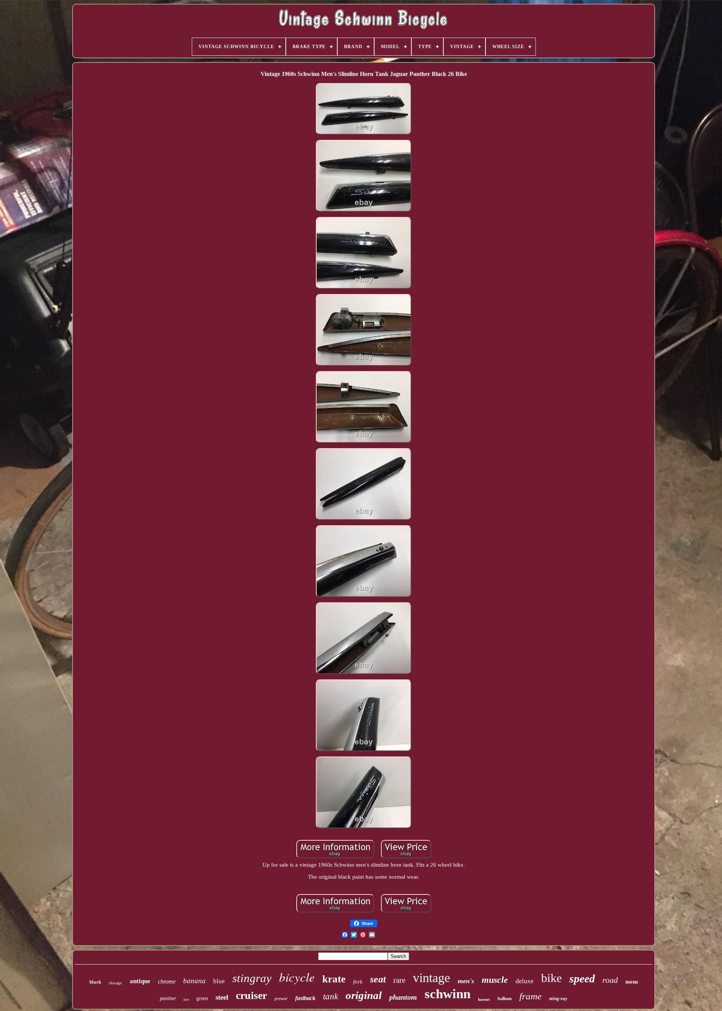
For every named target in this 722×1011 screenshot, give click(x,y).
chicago (115, 983)
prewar (281, 998)
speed (582, 978)
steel (221, 997)
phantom (403, 997)
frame (530, 996)
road (610, 980)
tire (186, 999)
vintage (431, 978)
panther (168, 998)
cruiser (251, 995)
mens (631, 982)
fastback (305, 998)
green (202, 998)
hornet (484, 999)
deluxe (525, 981)
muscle (495, 980)
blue (219, 981)
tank (330, 996)
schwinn (447, 994)
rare (399, 980)
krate (334, 979)
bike (551, 978)
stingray (252, 978)
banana (194, 981)
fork (358, 982)
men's (466, 981)
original (364, 995)
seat (378, 979)
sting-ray (558, 998)
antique (140, 981)
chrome (167, 981)
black (95, 982)
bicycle (297, 977)
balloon (505, 998)
